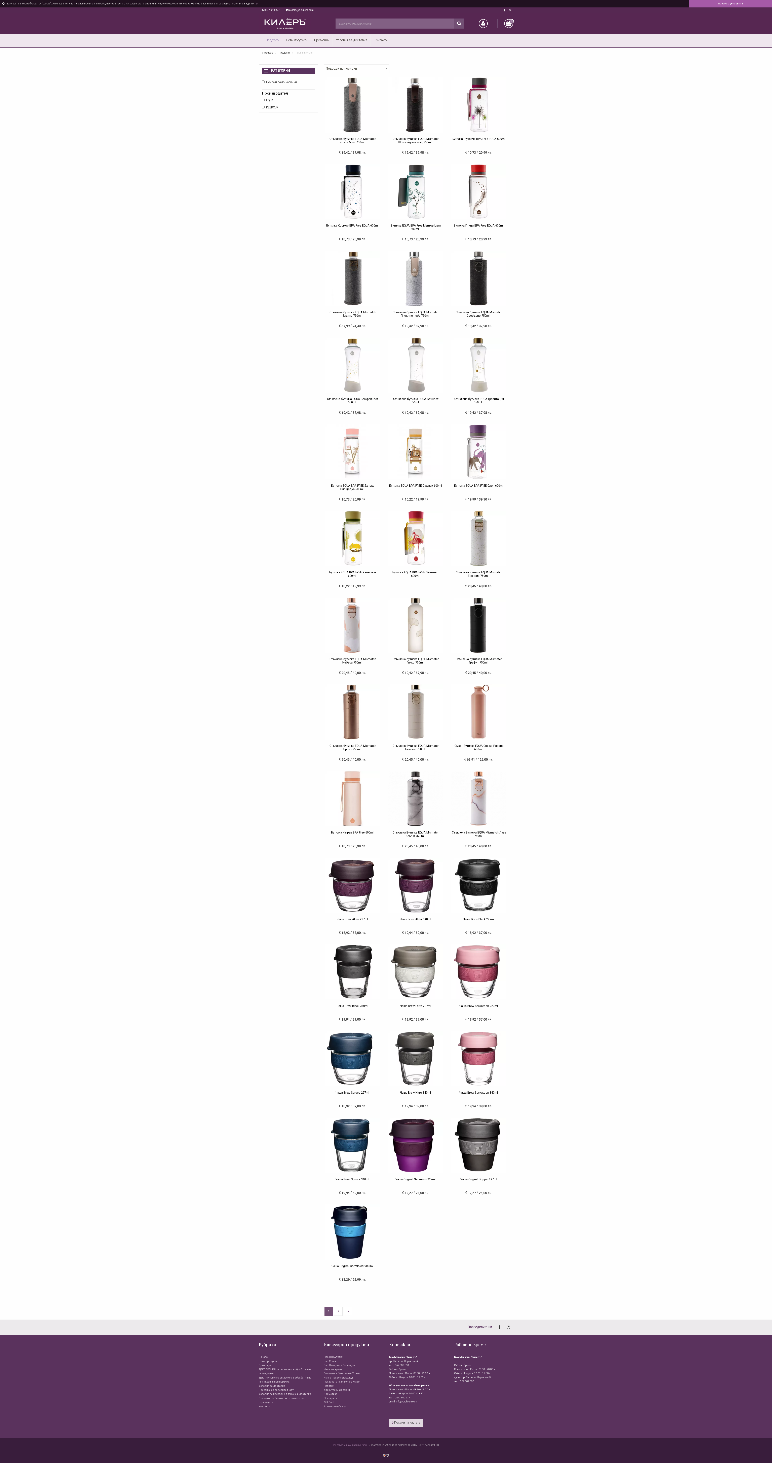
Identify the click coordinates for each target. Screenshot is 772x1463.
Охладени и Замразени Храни (342, 1373)
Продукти (272, 40)
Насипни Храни (333, 1369)
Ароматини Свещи (335, 1406)
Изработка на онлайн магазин (351, 1445)
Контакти (380, 40)
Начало (268, 53)
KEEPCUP (272, 107)
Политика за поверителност (276, 1389)
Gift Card (329, 1402)
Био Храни (330, 1361)
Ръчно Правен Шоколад (338, 1377)
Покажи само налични (281, 82)
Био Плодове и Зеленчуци (339, 1365)
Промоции (321, 40)
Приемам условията (730, 3)
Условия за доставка (351, 40)
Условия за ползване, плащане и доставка (285, 1393)
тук (256, 3)
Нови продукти (297, 40)
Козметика (330, 1393)
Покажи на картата (406, 1422)
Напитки (329, 1385)
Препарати (330, 1398)
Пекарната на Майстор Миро (342, 1381)
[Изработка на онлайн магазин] (386, 1455)
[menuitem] (271, 40)
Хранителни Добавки (337, 1389)
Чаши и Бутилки (333, 1356)
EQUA (269, 100)
